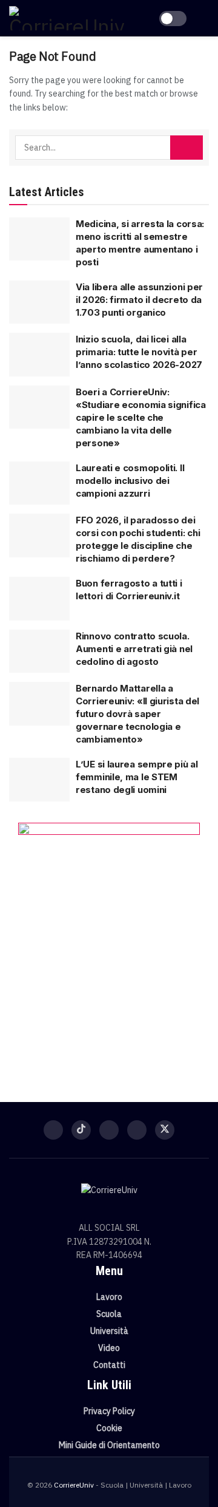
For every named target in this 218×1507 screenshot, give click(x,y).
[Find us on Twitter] (164, 1130)
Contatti (109, 1364)
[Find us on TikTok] (81, 1130)
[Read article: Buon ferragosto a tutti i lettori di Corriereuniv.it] (39, 599)
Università (109, 1330)
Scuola (109, 1313)
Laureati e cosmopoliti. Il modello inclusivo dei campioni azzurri (130, 480)
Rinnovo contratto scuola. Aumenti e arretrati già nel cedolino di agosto (134, 648)
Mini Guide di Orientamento (109, 1445)
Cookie (109, 1428)
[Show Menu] (204, 18)
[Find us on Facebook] (53, 1130)
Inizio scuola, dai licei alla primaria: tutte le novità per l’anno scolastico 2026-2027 (139, 351)
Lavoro (109, 1296)
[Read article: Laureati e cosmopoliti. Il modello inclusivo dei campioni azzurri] (39, 483)
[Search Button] (186, 147)
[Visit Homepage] (66, 18)
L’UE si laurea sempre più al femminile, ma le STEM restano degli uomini (137, 776)
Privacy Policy (109, 1411)
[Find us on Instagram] (109, 1130)
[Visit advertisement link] (109, 944)
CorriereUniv (74, 1484)
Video (109, 1347)
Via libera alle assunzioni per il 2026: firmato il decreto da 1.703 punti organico (139, 299)
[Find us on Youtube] (137, 1130)
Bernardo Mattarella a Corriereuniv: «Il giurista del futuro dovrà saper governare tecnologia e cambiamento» (137, 713)
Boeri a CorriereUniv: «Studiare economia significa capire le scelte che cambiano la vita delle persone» (141, 417)
